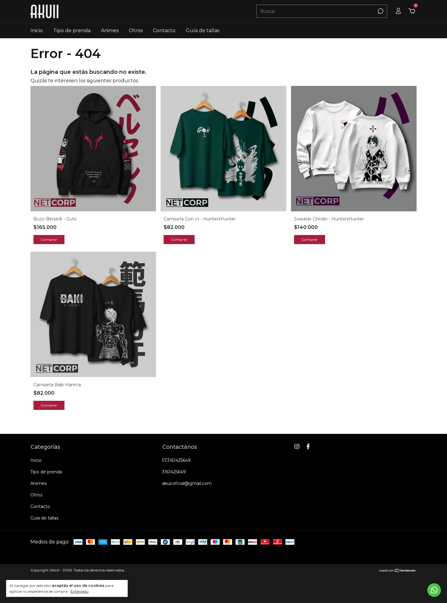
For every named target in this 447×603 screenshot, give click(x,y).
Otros (136, 30)
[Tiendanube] (398, 571)
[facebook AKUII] (308, 446)
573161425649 (176, 460)
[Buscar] (380, 11)
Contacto (164, 30)
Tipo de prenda (72, 30)
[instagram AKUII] (297, 446)
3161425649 (174, 472)
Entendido (79, 591)
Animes (110, 30)
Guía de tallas (202, 30)
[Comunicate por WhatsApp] (434, 590)
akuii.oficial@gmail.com (187, 483)
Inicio (36, 30)
